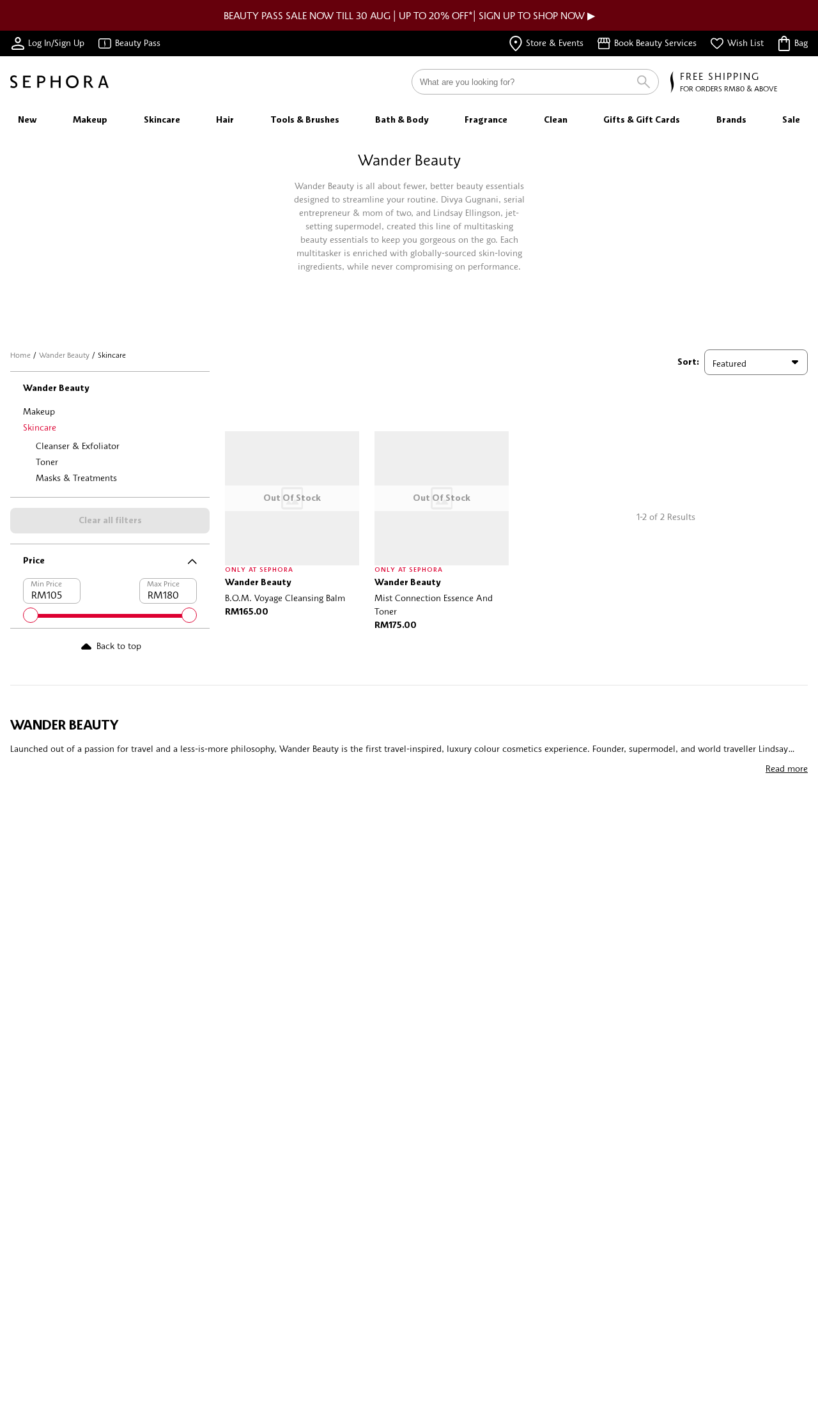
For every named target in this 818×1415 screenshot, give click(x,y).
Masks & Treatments (76, 477)
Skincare (39, 427)
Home (20, 355)
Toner (47, 461)
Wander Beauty (64, 355)
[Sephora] (59, 81)
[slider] (30, 615)
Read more (787, 768)
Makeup (39, 411)
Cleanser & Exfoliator (78, 445)
